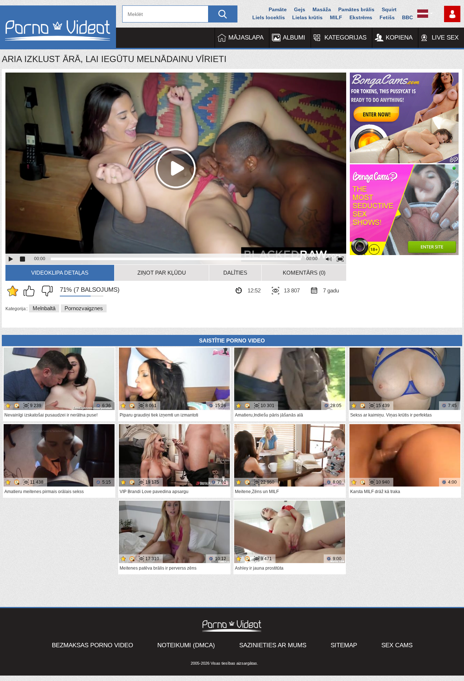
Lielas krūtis (307, 17)
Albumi (294, 37)
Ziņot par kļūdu (161, 273)
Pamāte (278, 9)
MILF (336, 17)
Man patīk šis (31, 291)
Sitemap (344, 645)
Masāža (321, 9)
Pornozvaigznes (84, 308)
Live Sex (445, 37)
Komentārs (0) (304, 273)
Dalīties (235, 273)
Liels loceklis (268, 17)
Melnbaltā (44, 308)
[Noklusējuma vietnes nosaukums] (58, 27)
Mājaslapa (246, 37)
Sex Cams (397, 645)
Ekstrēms (360, 17)
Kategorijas (345, 37)
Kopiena (399, 37)
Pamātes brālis (356, 9)
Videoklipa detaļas (59, 273)
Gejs (299, 9)
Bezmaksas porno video (92, 645)
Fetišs (387, 17)
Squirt (389, 9)
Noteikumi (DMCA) (186, 645)
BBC (407, 17)
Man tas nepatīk (45, 291)
